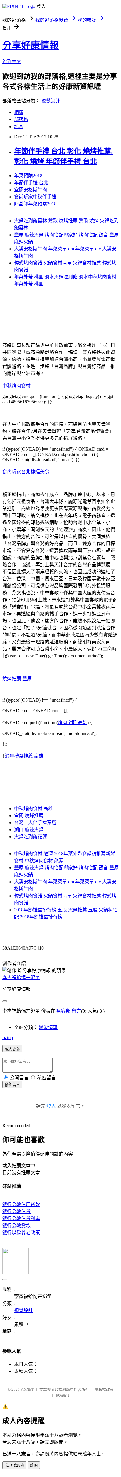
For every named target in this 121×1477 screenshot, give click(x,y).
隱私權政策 (104, 1389)
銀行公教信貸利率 (21, 1218)
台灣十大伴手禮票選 (35, 822)
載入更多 (12, 1049)
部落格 (21, 119)
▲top (7, 1037)
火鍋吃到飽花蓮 (30, 836)
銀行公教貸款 (16, 1225)
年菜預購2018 (28, 175)
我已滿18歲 (14, 1465)
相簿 (18, 112)
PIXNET (27, 1389)
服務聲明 (62, 1395)
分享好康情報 (30, 45)
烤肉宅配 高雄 (72, 722)
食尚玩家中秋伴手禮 (35, 196)
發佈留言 (12, 1084)
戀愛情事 (48, 1027)
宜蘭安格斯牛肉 (30, 189)
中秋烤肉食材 (16, 385)
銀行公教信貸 (16, 1211)
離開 (34, 1465)
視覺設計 (50, 100)
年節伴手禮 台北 (31, 182)
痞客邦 (63, 1010)
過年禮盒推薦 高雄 (24, 755)
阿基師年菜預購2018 (35, 203)
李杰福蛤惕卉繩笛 (21, 977)
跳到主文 (11, 61)
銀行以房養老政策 (21, 1232)
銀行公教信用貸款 (21, 1204)
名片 (18, 126)
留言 (76, 1010)
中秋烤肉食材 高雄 (33, 808)
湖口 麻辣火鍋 (28, 829)
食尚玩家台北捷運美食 (25, 471)
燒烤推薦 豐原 (17, 678)
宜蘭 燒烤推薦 (28, 815)
